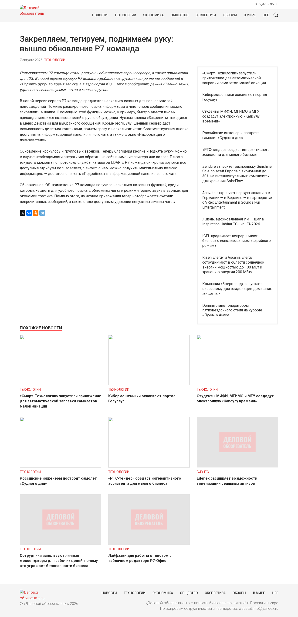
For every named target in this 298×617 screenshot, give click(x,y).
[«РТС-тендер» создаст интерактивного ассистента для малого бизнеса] (149, 466)
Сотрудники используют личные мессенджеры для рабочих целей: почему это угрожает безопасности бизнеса (59, 560)
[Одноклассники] (35, 213)
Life (266, 15)
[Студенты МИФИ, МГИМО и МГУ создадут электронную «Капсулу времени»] (237, 384)
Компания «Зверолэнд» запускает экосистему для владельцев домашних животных (237, 289)
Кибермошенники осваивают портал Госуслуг (234, 97)
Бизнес (203, 472)
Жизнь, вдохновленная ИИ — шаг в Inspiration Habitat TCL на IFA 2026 (233, 221)
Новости (100, 15)
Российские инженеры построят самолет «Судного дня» (230, 135)
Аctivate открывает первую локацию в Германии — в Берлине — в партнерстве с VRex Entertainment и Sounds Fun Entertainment (237, 200)
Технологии (125, 15)
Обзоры (230, 15)
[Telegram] (42, 213)
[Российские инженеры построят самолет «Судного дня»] (60, 466)
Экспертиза (206, 15)
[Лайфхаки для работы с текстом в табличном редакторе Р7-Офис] (149, 543)
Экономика (153, 15)
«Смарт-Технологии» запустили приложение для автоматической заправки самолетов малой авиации (234, 78)
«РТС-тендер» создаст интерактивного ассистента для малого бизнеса (236, 152)
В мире (250, 15)
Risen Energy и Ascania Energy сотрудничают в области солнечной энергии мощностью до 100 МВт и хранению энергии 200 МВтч (233, 264)
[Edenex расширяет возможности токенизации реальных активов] (237, 466)
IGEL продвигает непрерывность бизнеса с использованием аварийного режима (236, 241)
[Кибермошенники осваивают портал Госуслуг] (149, 384)
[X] (22, 213)
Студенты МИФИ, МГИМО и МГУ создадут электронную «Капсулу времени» (231, 116)
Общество (180, 15)
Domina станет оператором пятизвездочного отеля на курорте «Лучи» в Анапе (232, 310)
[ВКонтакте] (29, 213)
